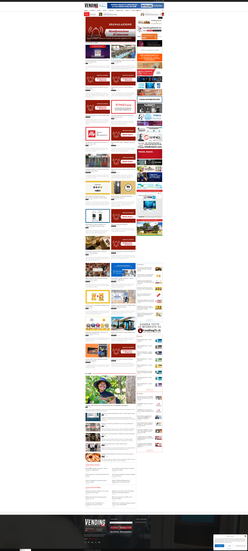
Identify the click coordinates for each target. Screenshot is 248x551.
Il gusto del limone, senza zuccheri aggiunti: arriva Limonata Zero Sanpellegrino (145, 314)
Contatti (133, 10)
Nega (230, 545)
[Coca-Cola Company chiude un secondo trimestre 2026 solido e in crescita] (123, 107)
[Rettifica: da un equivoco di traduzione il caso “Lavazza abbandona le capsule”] (93, 427)
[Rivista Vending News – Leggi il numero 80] (158, 360)
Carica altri (149, 320)
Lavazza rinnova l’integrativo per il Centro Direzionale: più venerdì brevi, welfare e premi (96, 196)
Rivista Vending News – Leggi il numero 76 (144, 384)
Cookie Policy (229, 548)
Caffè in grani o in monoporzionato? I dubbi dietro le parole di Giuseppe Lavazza (118, 434)
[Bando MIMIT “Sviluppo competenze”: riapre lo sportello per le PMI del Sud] (123, 270)
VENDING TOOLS (119, 10)
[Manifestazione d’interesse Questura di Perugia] (123, 350)
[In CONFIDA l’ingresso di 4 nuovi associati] (158, 405)
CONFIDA (140, 393)
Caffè (86, 407)
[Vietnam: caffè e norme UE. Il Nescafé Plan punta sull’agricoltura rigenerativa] (111, 390)
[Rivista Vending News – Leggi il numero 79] (158, 366)
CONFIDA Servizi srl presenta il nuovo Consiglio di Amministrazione (145, 410)
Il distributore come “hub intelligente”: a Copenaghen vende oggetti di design (95, 503)
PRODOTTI (141, 264)
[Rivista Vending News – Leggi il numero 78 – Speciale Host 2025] (158, 372)
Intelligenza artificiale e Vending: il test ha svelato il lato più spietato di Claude (97, 491)
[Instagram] (157, 1)
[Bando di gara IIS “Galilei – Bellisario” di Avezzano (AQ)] (123, 134)
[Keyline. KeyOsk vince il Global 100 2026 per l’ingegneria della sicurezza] (123, 187)
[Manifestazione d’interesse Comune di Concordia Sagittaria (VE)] (98, 78)
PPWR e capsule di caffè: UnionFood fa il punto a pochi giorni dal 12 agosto (97, 279)
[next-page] (88, 370)
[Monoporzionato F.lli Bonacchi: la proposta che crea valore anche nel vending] (93, 457)
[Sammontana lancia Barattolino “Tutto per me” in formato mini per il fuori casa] (98, 323)
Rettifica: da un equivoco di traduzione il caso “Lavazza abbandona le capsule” (117, 424)
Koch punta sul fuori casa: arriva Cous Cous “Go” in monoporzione (145, 288)
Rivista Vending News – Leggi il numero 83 (144, 340)
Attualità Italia (114, 281)
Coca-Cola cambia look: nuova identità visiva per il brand (144, 294)
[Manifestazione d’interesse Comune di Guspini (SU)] (123, 243)
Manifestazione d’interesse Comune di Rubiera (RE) (97, 115)
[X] (161, 1)
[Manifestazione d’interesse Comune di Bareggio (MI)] (123, 78)
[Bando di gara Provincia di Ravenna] (123, 216)
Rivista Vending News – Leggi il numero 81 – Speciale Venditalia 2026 (144, 353)
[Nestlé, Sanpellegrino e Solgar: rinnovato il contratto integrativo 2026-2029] (123, 51)
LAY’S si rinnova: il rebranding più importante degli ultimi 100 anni (145, 275)
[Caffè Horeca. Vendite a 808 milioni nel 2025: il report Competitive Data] (93, 417)
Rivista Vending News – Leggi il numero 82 (144, 346)
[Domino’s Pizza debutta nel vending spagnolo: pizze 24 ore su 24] (123, 323)
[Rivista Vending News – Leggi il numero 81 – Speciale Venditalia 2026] (158, 353)
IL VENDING (92, 10)
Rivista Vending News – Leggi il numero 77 (144, 378)
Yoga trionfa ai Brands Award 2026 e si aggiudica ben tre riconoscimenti (145, 300)
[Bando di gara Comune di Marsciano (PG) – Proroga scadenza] (123, 161)
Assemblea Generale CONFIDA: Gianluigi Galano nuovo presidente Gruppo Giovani (145, 438)
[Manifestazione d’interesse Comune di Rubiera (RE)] (98, 107)
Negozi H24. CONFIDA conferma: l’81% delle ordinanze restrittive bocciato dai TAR (145, 431)
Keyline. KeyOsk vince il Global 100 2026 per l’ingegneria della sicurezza (121, 196)
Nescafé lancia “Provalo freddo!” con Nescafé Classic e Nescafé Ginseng (145, 269)
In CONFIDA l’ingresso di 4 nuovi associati (145, 404)
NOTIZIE (99, 10)
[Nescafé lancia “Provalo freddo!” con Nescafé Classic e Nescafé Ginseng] (98, 243)
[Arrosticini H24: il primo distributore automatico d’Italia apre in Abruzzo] (98, 350)
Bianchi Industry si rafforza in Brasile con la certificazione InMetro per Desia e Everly (96, 225)
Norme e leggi (88, 281)
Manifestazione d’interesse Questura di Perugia (122, 359)
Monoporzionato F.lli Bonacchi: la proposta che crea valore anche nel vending (117, 454)
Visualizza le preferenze (240, 545)
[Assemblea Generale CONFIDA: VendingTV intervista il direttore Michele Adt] (158, 445)
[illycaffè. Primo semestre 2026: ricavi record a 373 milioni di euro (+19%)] (110, 31)
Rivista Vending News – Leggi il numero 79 (144, 365)
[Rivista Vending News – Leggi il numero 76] (158, 385)
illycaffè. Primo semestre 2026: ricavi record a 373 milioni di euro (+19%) (109, 37)
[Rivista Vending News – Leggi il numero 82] (158, 347)
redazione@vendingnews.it (93, 538)
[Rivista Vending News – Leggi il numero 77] (158, 378)
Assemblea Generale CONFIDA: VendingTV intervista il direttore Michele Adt (144, 445)
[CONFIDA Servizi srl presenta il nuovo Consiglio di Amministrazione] (158, 411)
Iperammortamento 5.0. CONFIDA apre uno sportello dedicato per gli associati (145, 398)
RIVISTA (104, 10)
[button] (245, 536)
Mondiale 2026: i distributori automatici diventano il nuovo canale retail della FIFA (123, 503)
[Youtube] (163, 1)
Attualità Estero (88, 172)
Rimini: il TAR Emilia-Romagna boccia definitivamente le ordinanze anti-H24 (121, 481)
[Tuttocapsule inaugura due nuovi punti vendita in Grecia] (93, 447)
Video (87, 63)
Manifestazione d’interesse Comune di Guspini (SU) (123, 251)
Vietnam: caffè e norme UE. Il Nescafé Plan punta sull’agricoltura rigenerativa (107, 405)
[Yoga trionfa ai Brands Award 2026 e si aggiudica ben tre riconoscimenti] (158, 301)
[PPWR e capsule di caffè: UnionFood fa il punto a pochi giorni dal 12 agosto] (98, 270)
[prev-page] (86, 370)
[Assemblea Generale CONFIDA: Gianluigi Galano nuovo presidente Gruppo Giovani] (158, 438)
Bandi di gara (88, 90)
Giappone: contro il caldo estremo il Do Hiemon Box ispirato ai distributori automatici (123, 306)
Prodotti (87, 254)
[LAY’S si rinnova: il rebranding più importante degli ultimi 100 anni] (98, 297)
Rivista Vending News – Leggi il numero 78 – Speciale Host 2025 (144, 371)
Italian (139, 10)
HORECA (127, 10)
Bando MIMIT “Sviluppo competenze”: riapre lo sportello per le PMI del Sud (122, 279)
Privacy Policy (138, 522)
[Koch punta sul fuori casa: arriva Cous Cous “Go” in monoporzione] (158, 289)
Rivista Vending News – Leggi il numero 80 (144, 359)
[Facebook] (155, 1)
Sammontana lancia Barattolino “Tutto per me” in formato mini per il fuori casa (145, 282)
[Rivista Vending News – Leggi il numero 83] (158, 341)
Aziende (89, 33)
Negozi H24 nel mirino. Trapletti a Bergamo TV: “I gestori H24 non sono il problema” (145, 424)
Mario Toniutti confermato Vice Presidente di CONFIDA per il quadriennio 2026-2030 (144, 417)
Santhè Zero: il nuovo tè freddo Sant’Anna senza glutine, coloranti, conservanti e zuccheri (145, 308)
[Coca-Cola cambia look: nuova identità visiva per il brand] (158, 295)
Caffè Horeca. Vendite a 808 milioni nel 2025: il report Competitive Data (118, 413)
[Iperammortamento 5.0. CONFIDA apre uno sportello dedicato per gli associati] (158, 398)
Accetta (219, 545)
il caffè (88, 373)
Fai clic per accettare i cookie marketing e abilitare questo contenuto (149, 228)
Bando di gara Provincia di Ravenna (119, 224)
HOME (85, 10)
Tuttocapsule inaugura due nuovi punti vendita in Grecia (114, 443)
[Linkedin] (159, 1)
